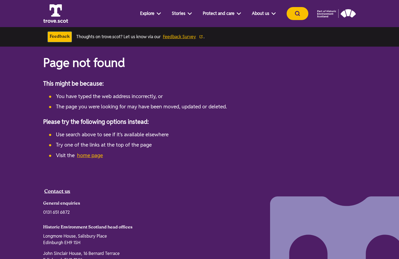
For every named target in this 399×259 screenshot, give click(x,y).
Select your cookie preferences (340, 249)
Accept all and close (338, 223)
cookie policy (164, 244)
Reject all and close (338, 237)
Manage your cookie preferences (61, 215)
